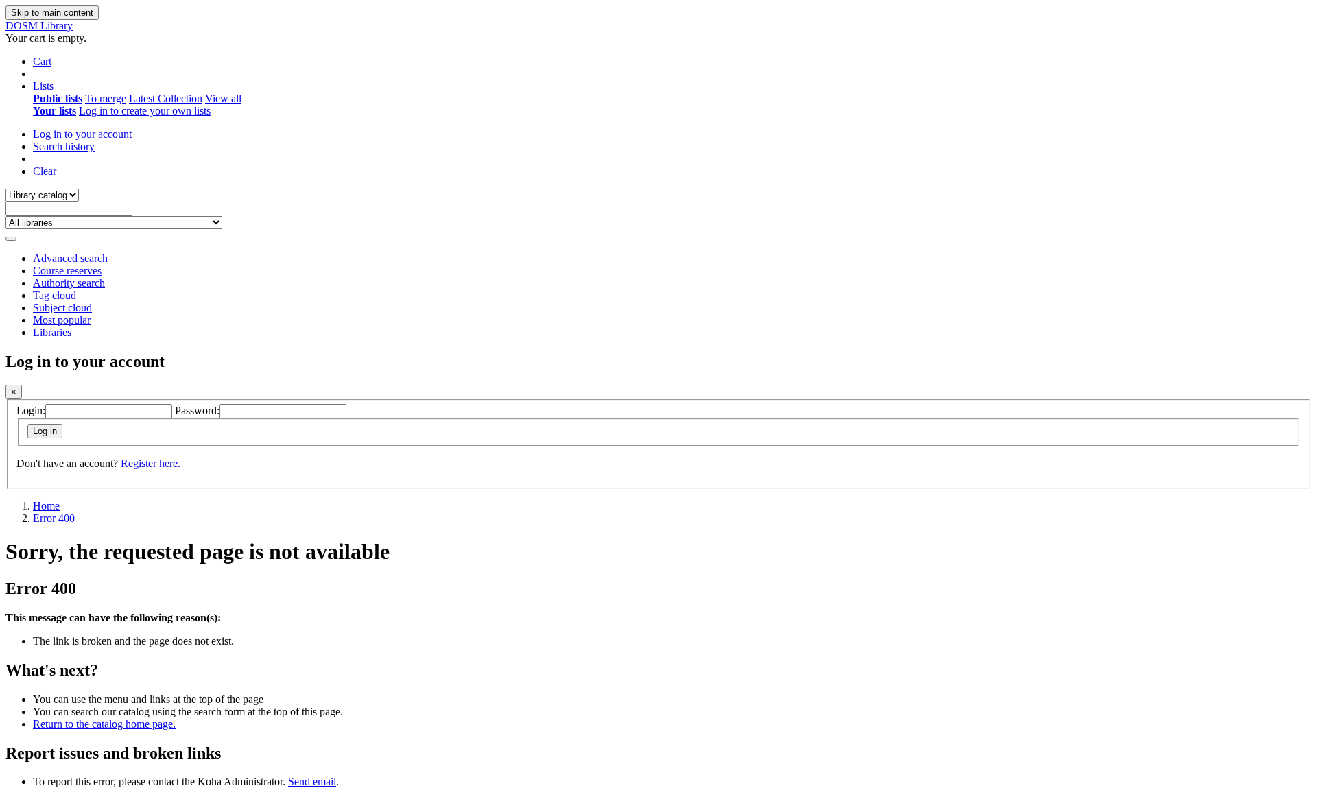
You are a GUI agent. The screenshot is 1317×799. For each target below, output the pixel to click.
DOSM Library (39, 26)
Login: (30, 410)
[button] (42, 61)
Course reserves (67, 270)
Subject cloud (62, 307)
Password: (197, 410)
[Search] (10, 239)
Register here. (150, 463)
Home (46, 506)
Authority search (69, 283)
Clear (44, 171)
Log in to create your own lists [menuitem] (145, 111)
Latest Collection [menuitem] (165, 98)
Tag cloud (54, 295)
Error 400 (54, 518)
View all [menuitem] (223, 98)
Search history (64, 146)
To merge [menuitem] (105, 98)
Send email (312, 781)
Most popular (62, 320)
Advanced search (70, 258)
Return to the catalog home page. (104, 724)
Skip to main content (52, 13)
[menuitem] (57, 98)
